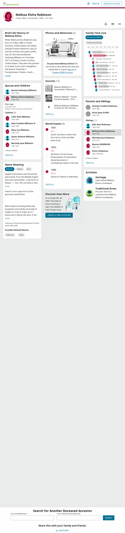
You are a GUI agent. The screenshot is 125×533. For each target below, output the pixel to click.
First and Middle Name (19, 514)
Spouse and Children (94, 37)
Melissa (20, 169)
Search (108, 517)
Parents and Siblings (94, 43)
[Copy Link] (119, 24)
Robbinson (10, 235)
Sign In (95, 3)
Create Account (111, 3)
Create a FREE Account (62, 72)
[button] (22, 91)
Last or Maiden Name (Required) (68, 514)
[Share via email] (112, 24)
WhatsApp (64, 530)
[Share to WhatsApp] (106, 24)
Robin (21, 235)
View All (9, 155)
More (8, 76)
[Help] (88, 3)
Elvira (29, 169)
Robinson (9, 169)
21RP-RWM (49, 18)
